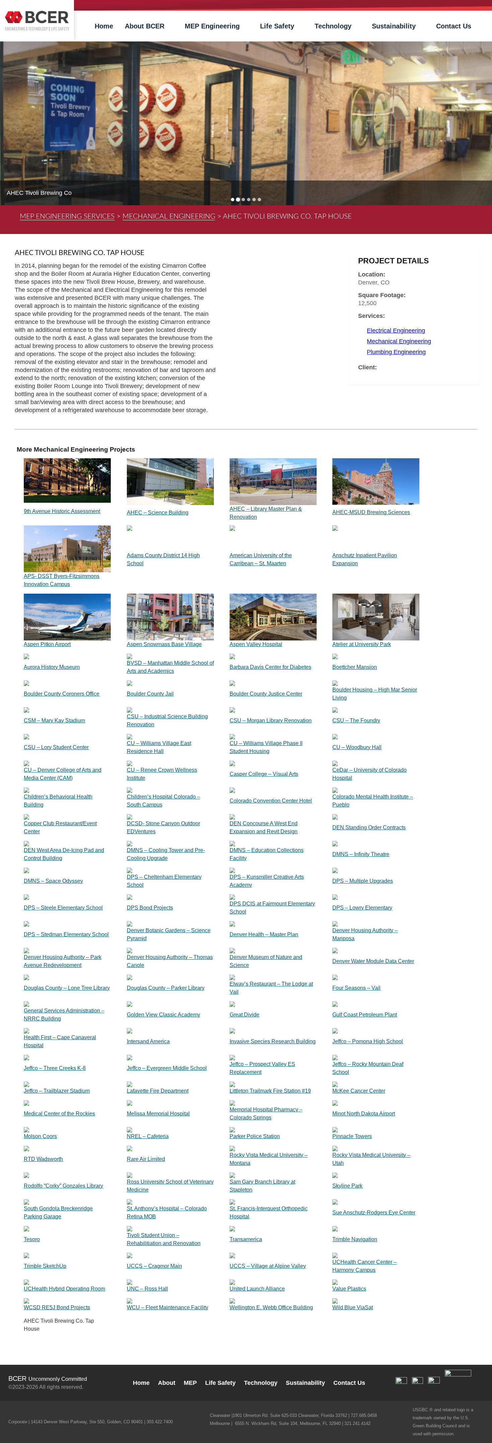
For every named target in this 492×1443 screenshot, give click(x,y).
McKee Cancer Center (358, 1091)
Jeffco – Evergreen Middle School (167, 1068)
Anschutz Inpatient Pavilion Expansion (364, 559)
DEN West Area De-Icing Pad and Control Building (64, 854)
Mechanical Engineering (168, 216)
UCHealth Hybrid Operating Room (64, 1289)
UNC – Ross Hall (147, 1289)
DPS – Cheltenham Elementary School (164, 881)
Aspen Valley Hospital (256, 644)
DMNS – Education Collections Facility (267, 854)
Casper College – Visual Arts (264, 774)
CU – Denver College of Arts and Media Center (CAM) (62, 774)
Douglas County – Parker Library (165, 988)
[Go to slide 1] (232, 199)
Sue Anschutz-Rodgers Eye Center (373, 1212)
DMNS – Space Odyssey (53, 881)
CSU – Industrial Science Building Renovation (167, 720)
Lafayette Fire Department (157, 1091)
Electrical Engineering (396, 330)
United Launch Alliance (257, 1289)
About (166, 1382)
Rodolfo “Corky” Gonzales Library (63, 1186)
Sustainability (394, 26)
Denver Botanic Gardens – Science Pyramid (169, 934)
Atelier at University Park (361, 644)
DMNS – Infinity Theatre (360, 854)
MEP (190, 1382)
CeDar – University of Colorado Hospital (369, 774)
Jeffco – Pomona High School (367, 1041)
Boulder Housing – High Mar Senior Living (374, 694)
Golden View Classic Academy (163, 1014)
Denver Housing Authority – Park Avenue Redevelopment (62, 961)
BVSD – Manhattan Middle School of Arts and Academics (170, 667)
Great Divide (244, 1014)
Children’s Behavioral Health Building (58, 801)
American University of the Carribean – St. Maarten (261, 559)
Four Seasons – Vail (356, 988)
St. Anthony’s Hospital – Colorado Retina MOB (167, 1212)
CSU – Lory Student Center (56, 747)
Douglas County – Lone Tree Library (67, 988)
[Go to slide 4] (248, 199)
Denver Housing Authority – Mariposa (365, 934)
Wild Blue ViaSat (352, 1307)
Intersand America (148, 1041)
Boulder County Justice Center (266, 694)
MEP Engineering (212, 26)
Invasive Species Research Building (273, 1041)
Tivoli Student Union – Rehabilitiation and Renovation (163, 1239)
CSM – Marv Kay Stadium (54, 720)
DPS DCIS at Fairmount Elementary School (272, 908)
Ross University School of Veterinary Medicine (170, 1186)
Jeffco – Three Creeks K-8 (55, 1068)
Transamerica (246, 1239)
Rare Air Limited (146, 1159)
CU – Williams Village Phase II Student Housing (266, 747)
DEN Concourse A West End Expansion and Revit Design (264, 827)
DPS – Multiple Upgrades (362, 881)
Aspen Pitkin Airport (47, 644)
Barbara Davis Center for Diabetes (270, 667)
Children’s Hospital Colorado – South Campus (163, 801)
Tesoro (32, 1239)
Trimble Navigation (354, 1239)
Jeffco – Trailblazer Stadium (57, 1091)
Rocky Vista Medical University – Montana (269, 1159)
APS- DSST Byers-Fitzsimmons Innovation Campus (61, 580)
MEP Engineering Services (67, 216)
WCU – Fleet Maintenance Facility (167, 1307)
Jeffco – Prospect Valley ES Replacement (262, 1068)
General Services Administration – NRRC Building (64, 1014)
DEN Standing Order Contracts (369, 827)
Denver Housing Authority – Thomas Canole (170, 961)
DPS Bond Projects (150, 908)
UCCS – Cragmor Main (154, 1266)
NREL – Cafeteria (148, 1136)
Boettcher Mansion (354, 667)
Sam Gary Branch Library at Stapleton (262, 1186)
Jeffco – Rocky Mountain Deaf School (367, 1068)
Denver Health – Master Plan (264, 934)
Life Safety (277, 26)
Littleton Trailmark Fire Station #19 (270, 1091)
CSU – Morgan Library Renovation (271, 720)
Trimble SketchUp (45, 1266)
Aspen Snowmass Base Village (164, 644)
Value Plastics (349, 1289)
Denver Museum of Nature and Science (266, 961)
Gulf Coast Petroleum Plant (364, 1014)
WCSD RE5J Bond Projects (57, 1307)
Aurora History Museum (52, 667)
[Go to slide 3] (243, 199)
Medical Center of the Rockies (59, 1113)
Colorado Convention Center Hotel (271, 801)
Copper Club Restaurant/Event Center (60, 827)
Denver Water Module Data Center (373, 961)
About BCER (144, 26)
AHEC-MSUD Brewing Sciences (371, 512)
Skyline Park (347, 1186)
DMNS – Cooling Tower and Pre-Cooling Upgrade (166, 854)
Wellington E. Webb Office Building (271, 1307)
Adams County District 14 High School (163, 559)
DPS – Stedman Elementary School (66, 934)
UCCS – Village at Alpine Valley (268, 1266)
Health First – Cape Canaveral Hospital (60, 1041)
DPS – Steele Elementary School (63, 908)
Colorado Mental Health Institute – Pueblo (372, 801)
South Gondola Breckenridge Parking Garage (58, 1212)
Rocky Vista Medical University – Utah (371, 1159)
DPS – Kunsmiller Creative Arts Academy (267, 881)
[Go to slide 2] (238, 200)
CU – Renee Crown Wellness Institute (162, 774)
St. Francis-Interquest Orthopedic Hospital (269, 1212)
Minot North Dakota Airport (363, 1113)
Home (104, 26)
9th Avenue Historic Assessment (62, 511)
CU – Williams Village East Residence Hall (159, 747)
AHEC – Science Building (157, 512)
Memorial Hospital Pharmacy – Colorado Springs (266, 1113)
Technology (333, 26)
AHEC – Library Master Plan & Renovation (266, 513)
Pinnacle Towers (352, 1136)
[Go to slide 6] (259, 199)
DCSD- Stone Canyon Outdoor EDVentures (163, 827)
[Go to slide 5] (254, 199)
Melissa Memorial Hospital (158, 1113)
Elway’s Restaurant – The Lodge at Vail (271, 988)
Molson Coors (40, 1136)
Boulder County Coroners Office (61, 694)
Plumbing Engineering (396, 352)
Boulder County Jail (150, 694)
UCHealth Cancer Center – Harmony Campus (364, 1266)
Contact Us (453, 26)
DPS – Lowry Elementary (362, 908)
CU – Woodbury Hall (357, 747)
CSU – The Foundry (356, 720)
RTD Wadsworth (43, 1159)
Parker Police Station (255, 1136)
